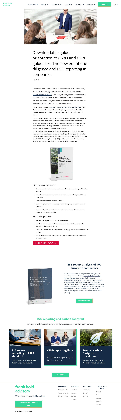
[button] (32, 5)
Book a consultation (45, 243)
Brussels (99, 401)
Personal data (63, 390)
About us (74, 390)
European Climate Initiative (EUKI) (78, 289)
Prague (98, 392)
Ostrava (98, 398)
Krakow (98, 405)
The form (86, 390)
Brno (97, 395)
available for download (42, 94)
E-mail (85, 393)
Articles (73, 396)
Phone (85, 396)
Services (73, 393)
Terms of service (63, 393)
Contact (73, 400)
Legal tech (68, 4)
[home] (7, 4)
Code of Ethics (63, 396)
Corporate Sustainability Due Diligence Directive (64, 107)
